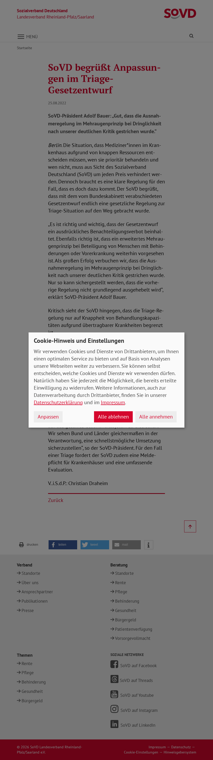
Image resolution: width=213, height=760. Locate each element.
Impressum (113, 402)
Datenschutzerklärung (58, 402)
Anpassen (48, 416)
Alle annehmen (156, 416)
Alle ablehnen (113, 416)
